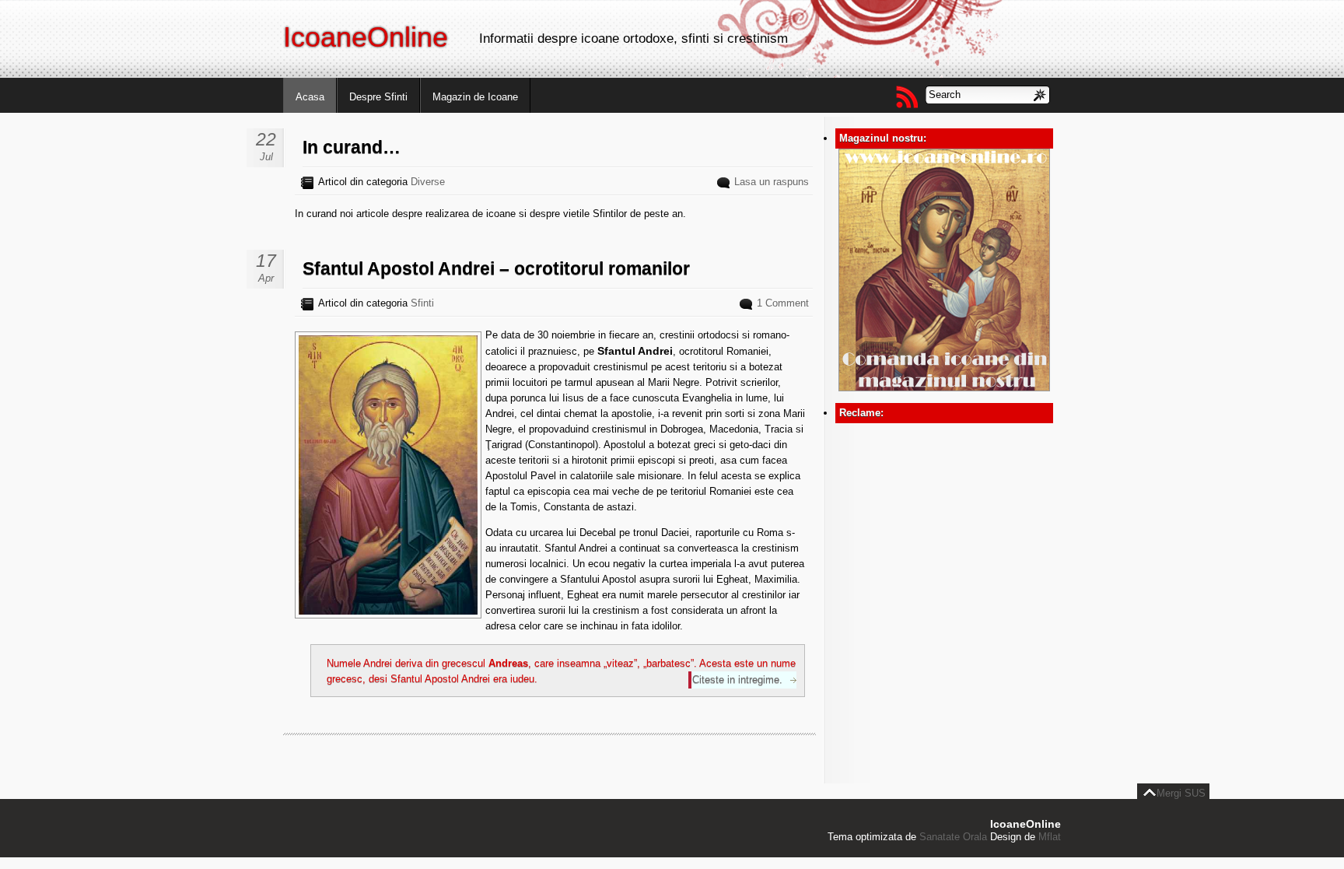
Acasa (310, 97)
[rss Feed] (906, 96)
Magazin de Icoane (475, 97)
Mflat (1049, 837)
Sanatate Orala (953, 837)
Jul (266, 157)
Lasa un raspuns (771, 181)
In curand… (352, 147)
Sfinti (422, 303)
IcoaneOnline (365, 37)
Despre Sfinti (378, 97)
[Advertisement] (944, 520)
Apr (266, 278)
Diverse (428, 181)
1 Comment (783, 303)
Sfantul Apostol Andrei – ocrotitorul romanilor (496, 268)
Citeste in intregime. (737, 679)
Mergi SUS (1181, 793)
